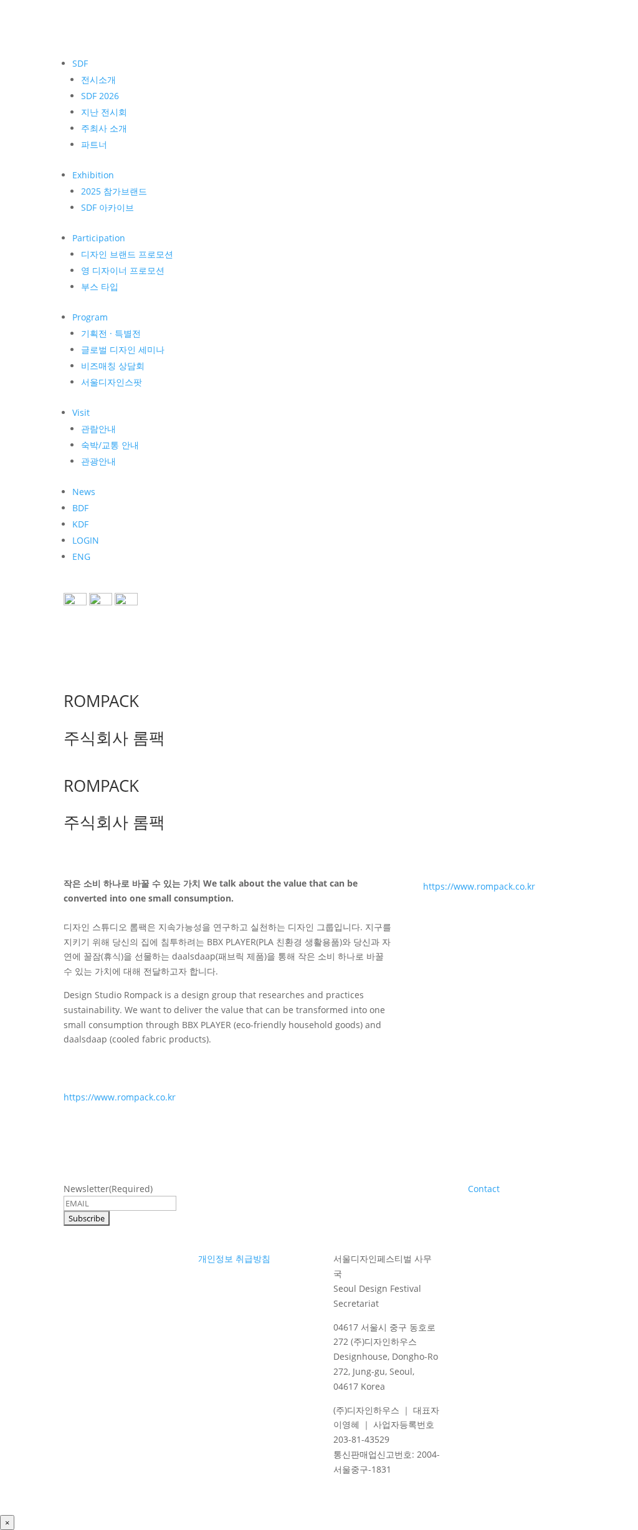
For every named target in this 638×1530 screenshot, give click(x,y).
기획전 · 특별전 (111, 333)
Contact (484, 1189)
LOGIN (85, 540)
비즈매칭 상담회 (113, 366)
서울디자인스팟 (111, 382)
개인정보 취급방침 (234, 1258)
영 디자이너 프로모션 (122, 270)
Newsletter (108, 1189)
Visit (81, 412)
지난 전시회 (104, 112)
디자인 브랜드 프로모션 (127, 254)
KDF (80, 524)
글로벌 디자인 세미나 (122, 349)
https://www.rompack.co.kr (120, 1097)
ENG (81, 556)
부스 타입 (99, 286)
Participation (98, 238)
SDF (80, 63)
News (83, 492)
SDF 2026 (100, 96)
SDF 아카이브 (107, 207)
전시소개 (98, 79)
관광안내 (98, 461)
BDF (80, 508)
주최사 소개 (104, 128)
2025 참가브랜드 (114, 191)
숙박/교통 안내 (110, 445)
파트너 (94, 144)
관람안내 (98, 429)
